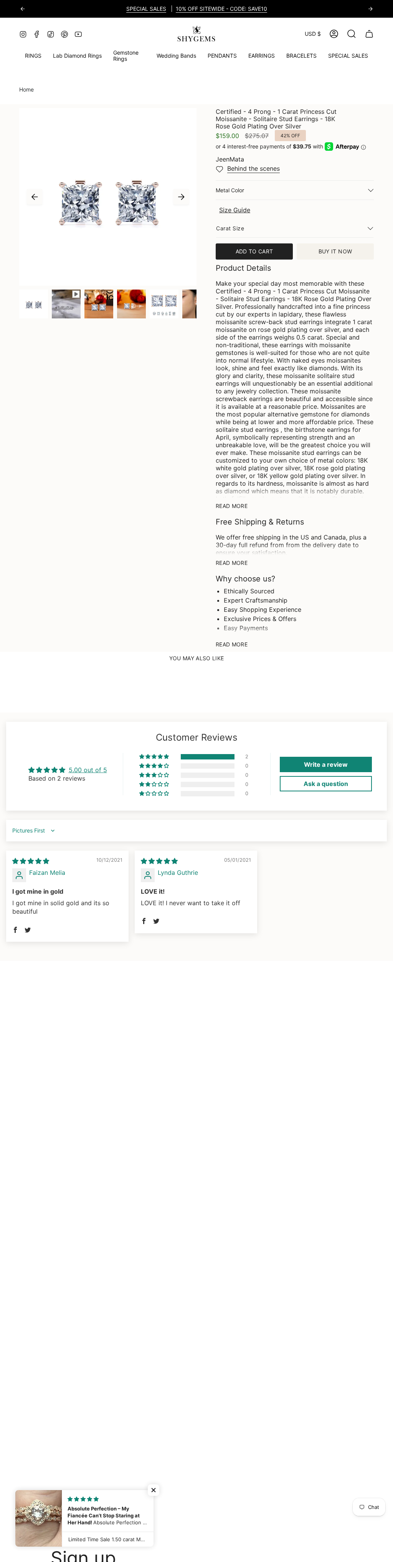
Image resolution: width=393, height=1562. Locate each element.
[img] (30, 861)
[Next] (370, 8)
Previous (34, 197)
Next (181, 197)
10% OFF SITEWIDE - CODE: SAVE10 (221, 8)
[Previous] (22, 8)
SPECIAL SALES (146, 8)
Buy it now (335, 251)
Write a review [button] (326, 764)
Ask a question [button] (326, 784)
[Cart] (369, 33)
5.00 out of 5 (88, 770)
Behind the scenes (253, 168)
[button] (129, 56)
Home (26, 89)
